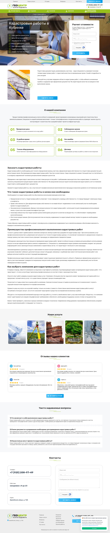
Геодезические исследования (23, 14)
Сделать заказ (47, 98)
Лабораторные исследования (60, 521)
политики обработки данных (82, 43)
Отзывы (47, 1)
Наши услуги (31, 1)
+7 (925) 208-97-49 (94, 5)
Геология (58, 516)
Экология (58, 518)
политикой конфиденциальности (90, 525)
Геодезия (58, 514)
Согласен (94, 528)
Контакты (79, 1)
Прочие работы (60, 524)
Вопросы (62, 1)
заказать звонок (95, 1)
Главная (15, 1)
